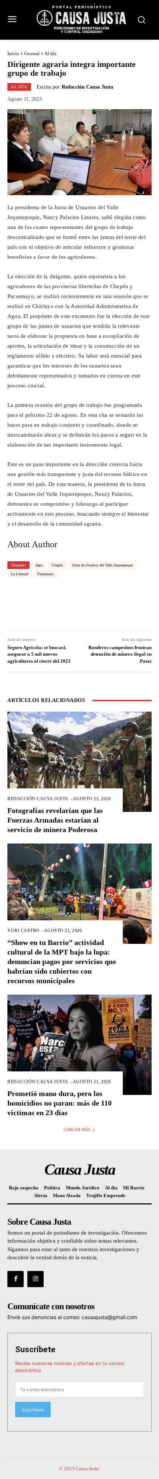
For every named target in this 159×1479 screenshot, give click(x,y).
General (32, 53)
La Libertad (19, 574)
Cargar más (77, 1129)
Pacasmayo (45, 574)
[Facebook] (15, 1279)
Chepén (57, 565)
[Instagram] (35, 1279)
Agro (39, 565)
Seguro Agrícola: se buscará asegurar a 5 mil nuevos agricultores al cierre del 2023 (39, 654)
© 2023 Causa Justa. (79, 1468)
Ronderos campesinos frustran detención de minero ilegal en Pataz (120, 654)
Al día (50, 53)
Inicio (13, 53)
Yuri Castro (23, 930)
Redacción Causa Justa (87, 87)
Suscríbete (35, 1349)
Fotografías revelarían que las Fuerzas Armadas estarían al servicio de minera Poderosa (55, 820)
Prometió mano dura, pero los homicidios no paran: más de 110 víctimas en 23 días (59, 1103)
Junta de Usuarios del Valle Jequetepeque (102, 565)
